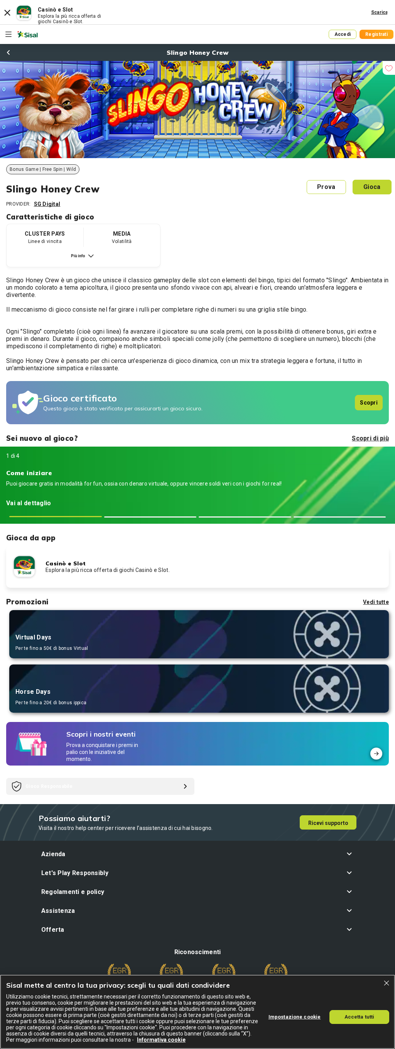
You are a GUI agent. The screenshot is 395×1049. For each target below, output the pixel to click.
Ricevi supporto (328, 823)
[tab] (55, 516)
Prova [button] (326, 187)
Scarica (379, 12)
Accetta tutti (359, 1017)
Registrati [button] (376, 34)
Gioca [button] (371, 187)
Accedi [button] (342, 34)
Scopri (369, 403)
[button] (197, 854)
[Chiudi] (386, 983)
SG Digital (47, 204)
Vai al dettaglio (28, 503)
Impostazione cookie (294, 1017)
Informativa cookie (161, 1040)
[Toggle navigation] (8, 34)
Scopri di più (370, 438)
